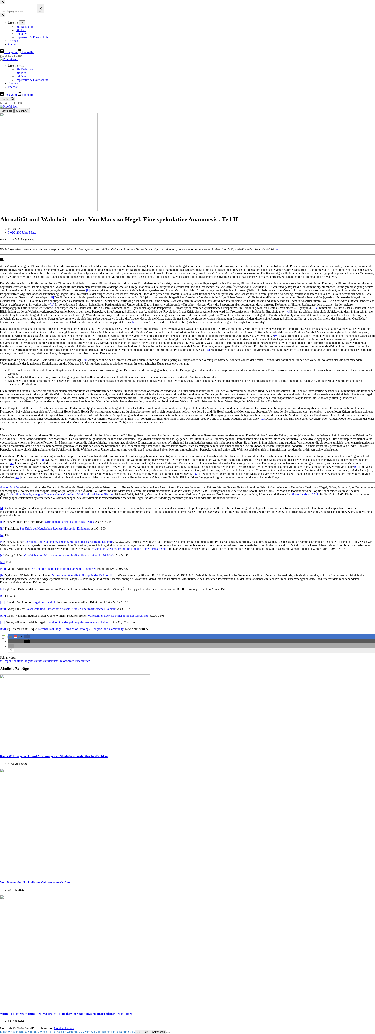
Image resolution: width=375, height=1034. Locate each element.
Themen (13, 83)
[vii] (134, 322)
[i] (338, 276)
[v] (316, 308)
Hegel (26, 661)
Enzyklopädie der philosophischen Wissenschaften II (78, 622)
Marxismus (48, 661)
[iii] (51, 297)
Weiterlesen (158, 1031)
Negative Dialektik (44, 602)
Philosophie (64, 661)
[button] (27, 636)
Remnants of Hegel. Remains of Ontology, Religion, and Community (80, 629)
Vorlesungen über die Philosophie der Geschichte (118, 615)
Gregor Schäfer (9, 487)
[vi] (287, 311)
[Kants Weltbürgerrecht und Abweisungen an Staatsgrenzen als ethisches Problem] (75, 748)
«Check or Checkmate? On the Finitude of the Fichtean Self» (129, 548)
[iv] (52, 304)
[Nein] (168, 1032)
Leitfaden (21, 76)
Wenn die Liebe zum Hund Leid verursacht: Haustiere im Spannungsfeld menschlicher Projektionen (66, 1013)
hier (277, 249)
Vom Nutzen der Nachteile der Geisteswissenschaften (35, 882)
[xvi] (18, 477)
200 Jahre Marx (26, 232)
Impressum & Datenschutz (32, 80)
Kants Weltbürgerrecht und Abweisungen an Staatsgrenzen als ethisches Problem (54, 756)
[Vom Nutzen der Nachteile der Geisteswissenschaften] (75, 874)
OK (138, 1031)
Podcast (12, 87)
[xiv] (357, 466)
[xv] (195, 473)
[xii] (43, 459)
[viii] (277, 335)
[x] (85, 360)
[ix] (207, 349)
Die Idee (21, 72)
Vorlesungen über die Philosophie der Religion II (82, 575)
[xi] (262, 418)
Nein (145, 1031)
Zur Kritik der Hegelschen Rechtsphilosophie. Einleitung (55, 528)
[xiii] (11, 463)
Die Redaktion (25, 69)
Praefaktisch (81, 661)
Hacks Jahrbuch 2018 (305, 494)
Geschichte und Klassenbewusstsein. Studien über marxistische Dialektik (68, 541)
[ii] (88, 290)
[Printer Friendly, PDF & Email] (12, 636)
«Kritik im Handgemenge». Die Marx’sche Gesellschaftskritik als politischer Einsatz (61, 494)
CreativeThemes (64, 1028)
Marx (35, 661)
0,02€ (11, 232)
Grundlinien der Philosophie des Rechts (69, 521)
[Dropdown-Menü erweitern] (22, 66)
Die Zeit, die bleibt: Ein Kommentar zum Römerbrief (63, 568)
